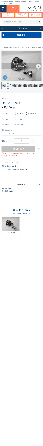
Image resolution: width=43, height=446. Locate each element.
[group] (11, 226)
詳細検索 (21, 35)
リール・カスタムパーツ (28, 47)
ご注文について (10, 166)
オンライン (7, 14)
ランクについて (32, 113)
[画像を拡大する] (5, 77)
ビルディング (21, 14)
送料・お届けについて (13, 162)
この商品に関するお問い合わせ (16, 169)
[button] (2, 28)
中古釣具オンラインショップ (10, 47)
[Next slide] (38, 66)
